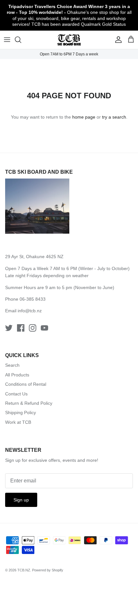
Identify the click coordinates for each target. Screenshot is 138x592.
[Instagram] (32, 328)
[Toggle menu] (7, 40)
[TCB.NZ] (69, 40)
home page (83, 117)
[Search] (21, 40)
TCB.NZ (23, 570)
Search (12, 365)
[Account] (117, 40)
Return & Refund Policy (28, 403)
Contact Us (16, 393)
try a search (114, 117)
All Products (17, 374)
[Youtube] (44, 328)
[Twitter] (9, 328)
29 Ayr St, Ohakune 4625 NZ (34, 256)
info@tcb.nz (30, 310)
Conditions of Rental (25, 384)
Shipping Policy (20, 412)
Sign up (21, 499)
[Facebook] (20, 328)
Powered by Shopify (47, 570)
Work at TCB (18, 422)
